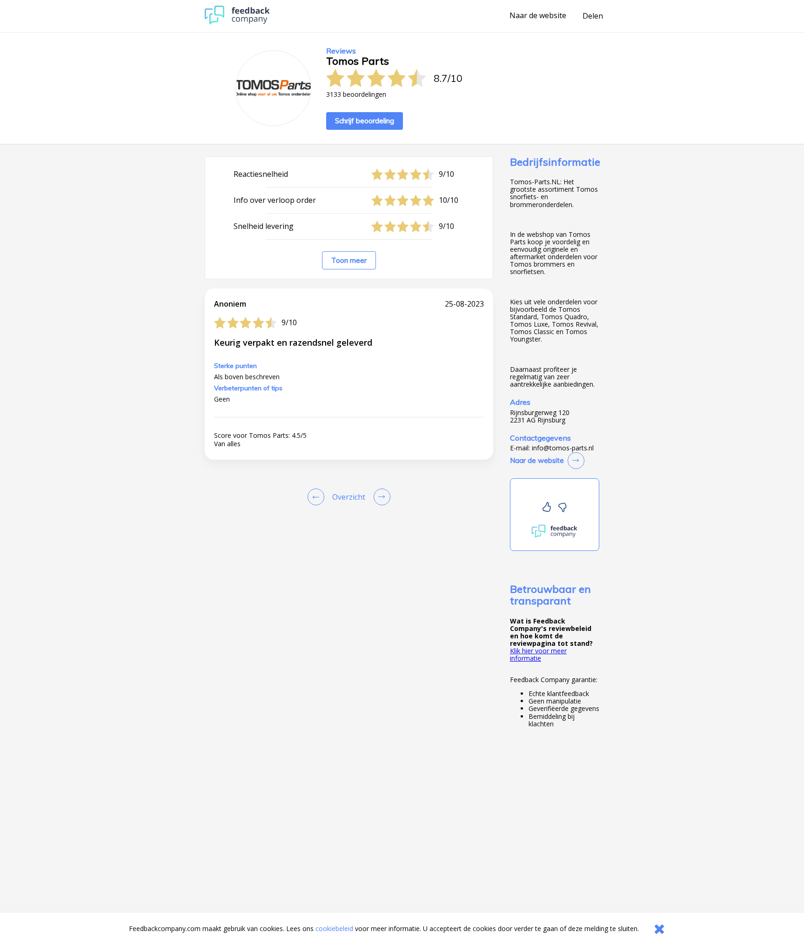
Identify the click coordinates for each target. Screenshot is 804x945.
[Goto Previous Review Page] (318, 497)
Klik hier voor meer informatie (538, 654)
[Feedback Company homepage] (237, 22)
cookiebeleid (334, 928)
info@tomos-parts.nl (563, 448)
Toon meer (349, 260)
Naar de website (537, 15)
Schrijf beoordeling (364, 120)
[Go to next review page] (380, 497)
